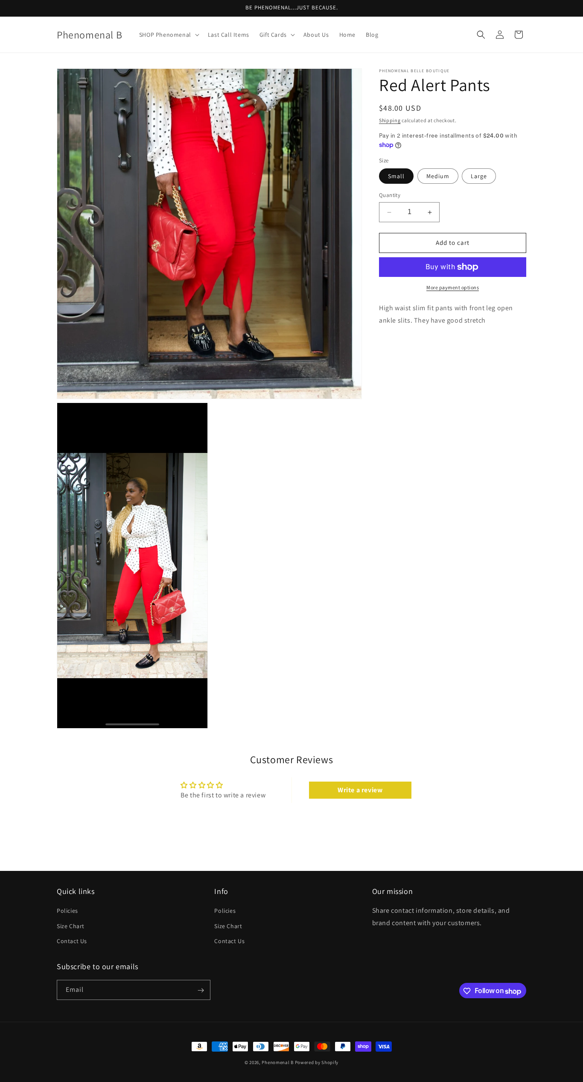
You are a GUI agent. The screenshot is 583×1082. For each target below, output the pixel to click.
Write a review (360, 789)
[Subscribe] (200, 990)
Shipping (390, 120)
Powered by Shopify (317, 1062)
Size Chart (71, 926)
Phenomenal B (277, 1062)
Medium (437, 176)
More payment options (452, 287)
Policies (67, 911)
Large (479, 176)
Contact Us (72, 941)
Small (396, 176)
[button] (168, 35)
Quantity (389, 195)
